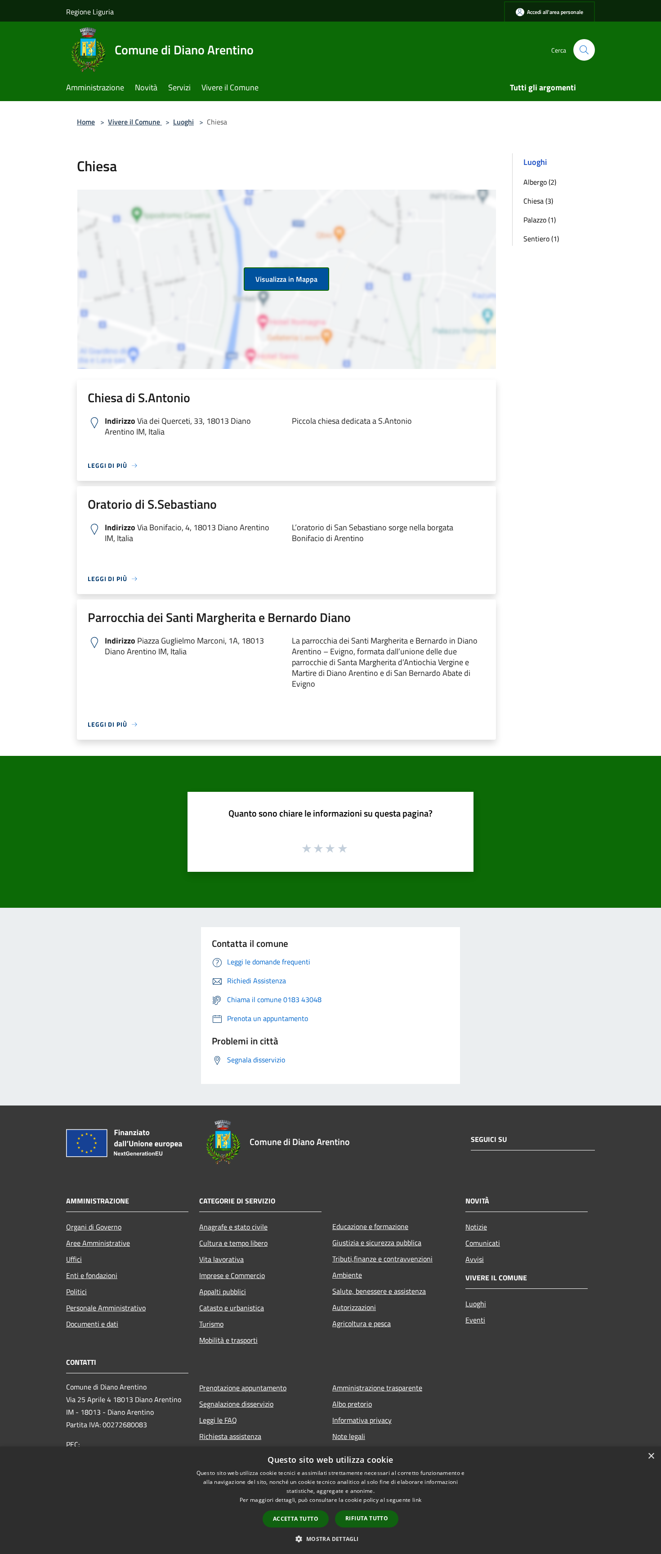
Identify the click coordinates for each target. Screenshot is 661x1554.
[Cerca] (584, 50)
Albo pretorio (352, 1404)
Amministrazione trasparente (377, 1387)
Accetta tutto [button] (295, 1519)
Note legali (348, 1436)
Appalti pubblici (222, 1291)
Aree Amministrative (98, 1243)
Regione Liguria (90, 11)
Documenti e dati (92, 1324)
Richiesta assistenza (230, 1436)
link (416, 1500)
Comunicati (482, 1243)
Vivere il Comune (135, 121)
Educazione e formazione (370, 1226)
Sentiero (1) (541, 238)
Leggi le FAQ (218, 1420)
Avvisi (474, 1259)
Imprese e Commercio (232, 1275)
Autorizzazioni (354, 1307)
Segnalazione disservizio (236, 1404)
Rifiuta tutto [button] (366, 1518)
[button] (330, 1538)
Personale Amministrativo (106, 1307)
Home (86, 121)
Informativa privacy (362, 1420)
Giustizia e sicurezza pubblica (376, 1242)
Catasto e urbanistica (231, 1307)
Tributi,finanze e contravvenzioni (382, 1258)
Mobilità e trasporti (228, 1340)
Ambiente (347, 1275)
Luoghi (183, 121)
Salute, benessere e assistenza (379, 1291)
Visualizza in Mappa (286, 279)
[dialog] (330, 1500)
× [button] (651, 1456)
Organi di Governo (93, 1226)
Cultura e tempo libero (233, 1243)
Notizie (476, 1226)
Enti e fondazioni (91, 1275)
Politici (76, 1291)
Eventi (475, 1319)
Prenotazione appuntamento (242, 1387)
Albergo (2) (539, 182)
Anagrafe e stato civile (233, 1226)
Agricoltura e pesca (361, 1323)
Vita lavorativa (221, 1259)
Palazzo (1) (539, 219)
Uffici (74, 1259)
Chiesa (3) (538, 200)
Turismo (211, 1324)
